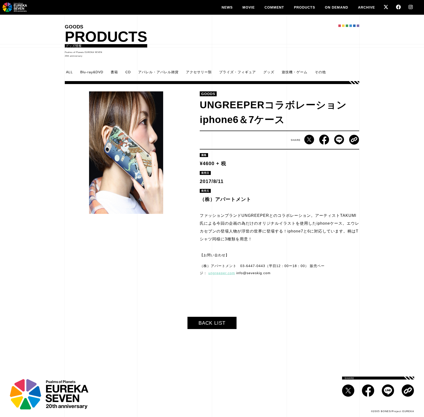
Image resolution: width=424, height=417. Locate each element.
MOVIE (248, 7)
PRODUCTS (304, 7)
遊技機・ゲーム (294, 72)
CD (128, 72)
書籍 (114, 72)
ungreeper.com (221, 273)
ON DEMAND (336, 7)
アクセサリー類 (199, 72)
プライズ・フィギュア (237, 72)
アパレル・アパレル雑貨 (158, 72)
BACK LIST (212, 323)
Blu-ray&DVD (91, 72)
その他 (320, 72)
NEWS (227, 7)
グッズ (268, 72)
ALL (69, 72)
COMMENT (274, 7)
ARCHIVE (366, 7)
